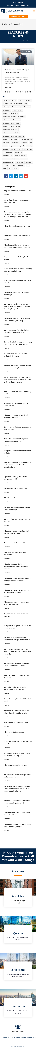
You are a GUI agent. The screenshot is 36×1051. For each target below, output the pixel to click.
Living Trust (21, 146)
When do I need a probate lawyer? (17, 226)
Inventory (24, 142)
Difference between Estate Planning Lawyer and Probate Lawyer (17, 664)
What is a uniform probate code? (16, 488)
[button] (33, 11)
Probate (5, 149)
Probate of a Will (8, 159)
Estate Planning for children (11, 126)
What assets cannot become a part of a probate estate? (17, 603)
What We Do (16, 1037)
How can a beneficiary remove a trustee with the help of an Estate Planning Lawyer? (17, 306)
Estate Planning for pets (10, 129)
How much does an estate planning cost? (17, 392)
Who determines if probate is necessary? (15, 553)
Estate (5, 107)
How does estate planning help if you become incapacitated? (16, 331)
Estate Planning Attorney (10, 113)
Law (31, 142)
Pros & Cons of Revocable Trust (16, 722)
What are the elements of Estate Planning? (16, 293)
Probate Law (18, 152)
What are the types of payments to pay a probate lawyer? (17, 591)
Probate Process (8, 162)
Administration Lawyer (9, 100)
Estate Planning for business (11, 123)
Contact (33, 1037)
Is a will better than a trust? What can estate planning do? (17, 754)
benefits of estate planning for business (15, 103)
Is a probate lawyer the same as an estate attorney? (17, 201)
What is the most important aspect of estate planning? (17, 366)
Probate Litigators (20, 155)
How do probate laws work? (14, 543)
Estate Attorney (14, 107)
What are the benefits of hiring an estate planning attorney (17, 319)
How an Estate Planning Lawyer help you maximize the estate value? (18, 343)
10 (25, 92)
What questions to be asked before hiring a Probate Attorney (17, 579)
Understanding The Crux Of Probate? (18, 235)
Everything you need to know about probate (17, 452)
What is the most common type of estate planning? (17, 508)
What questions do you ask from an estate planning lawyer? (17, 825)
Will (10, 168)
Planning (29, 146)
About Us (6, 1037)
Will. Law (16, 168)
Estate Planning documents (11, 120)
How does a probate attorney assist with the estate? (17, 428)
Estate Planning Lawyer (10, 139)
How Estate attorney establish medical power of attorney (15, 688)
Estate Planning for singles (11, 133)
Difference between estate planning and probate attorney (17, 775)
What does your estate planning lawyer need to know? (16, 532)
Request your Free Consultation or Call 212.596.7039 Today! (18, 856)
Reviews (23, 1037)
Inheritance (15, 142)
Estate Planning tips (26, 139)
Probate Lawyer (7, 155)
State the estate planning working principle (17, 676)
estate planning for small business (13, 136)
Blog (28, 1037)
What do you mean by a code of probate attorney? (16, 416)
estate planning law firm (15, 12)
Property (5, 165)
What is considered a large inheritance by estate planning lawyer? (16, 566)
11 (27, 92)
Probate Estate (7, 152)
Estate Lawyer (26, 107)
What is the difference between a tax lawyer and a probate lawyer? (17, 246)
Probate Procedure (21, 159)
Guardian (6, 142)
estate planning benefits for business (14, 116)
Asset (21, 100)
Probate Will (19, 162)
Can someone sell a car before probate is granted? (15, 355)
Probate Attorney (16, 149)
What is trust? (9, 498)
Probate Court (28, 149)
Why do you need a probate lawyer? (17, 191)
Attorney (27, 100)
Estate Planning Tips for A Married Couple (17, 700)
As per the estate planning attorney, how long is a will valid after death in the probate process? (18, 379)
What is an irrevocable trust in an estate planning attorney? (17, 801)
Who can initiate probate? (14, 732)
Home (10, 41)
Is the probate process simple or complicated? (16, 404)
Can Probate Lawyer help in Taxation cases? (17, 71)
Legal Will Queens (18, 1031)
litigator (12, 146)
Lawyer (5, 146)
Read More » (8, 88)
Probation (29, 162)
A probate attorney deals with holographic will (15, 477)
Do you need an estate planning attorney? (16, 615)
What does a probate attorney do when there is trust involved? (16, 712)
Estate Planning (17, 41)
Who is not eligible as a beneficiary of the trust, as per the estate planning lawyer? (17, 464)
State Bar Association (17, 165)
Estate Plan (6, 110)
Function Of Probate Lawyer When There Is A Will (17, 813)
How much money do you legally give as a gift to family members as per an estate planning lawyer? (17, 214)
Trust (4, 168)
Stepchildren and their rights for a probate (17, 258)
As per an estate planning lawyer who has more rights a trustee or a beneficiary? (17, 651)
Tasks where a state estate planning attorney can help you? (18, 270)
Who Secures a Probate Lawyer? (16, 765)
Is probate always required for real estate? (17, 281)
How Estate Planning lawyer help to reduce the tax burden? (17, 440)
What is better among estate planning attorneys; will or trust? (17, 638)
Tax (28, 165)
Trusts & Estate (15, 10)
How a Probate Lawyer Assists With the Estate (17, 520)
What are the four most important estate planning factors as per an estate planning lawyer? (17, 788)
